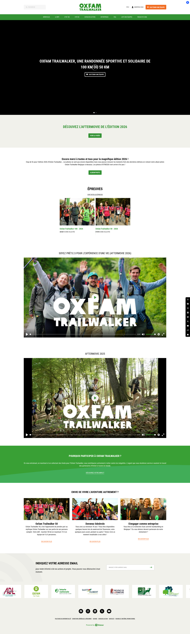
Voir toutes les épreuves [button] (95, 194)
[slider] (83, 334)
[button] (94, 112)
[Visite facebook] (81, 611)
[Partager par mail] (188, 326)
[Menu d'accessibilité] (187, 2)
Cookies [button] (95, 618)
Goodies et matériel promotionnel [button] (125, 618)
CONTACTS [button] (111, 618)
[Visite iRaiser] (95, 625)
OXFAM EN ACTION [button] (103, 618)
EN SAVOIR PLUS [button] (46, 542)
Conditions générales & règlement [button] (82, 618)
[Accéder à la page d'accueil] (92, 7)
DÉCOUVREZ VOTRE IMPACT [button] (95, 473)
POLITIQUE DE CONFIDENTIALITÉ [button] (63, 618)
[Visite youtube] (109, 611)
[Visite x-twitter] (102, 611)
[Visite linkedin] (95, 611)
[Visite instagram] (88, 611)
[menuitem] (46, 17)
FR (127, 7)
